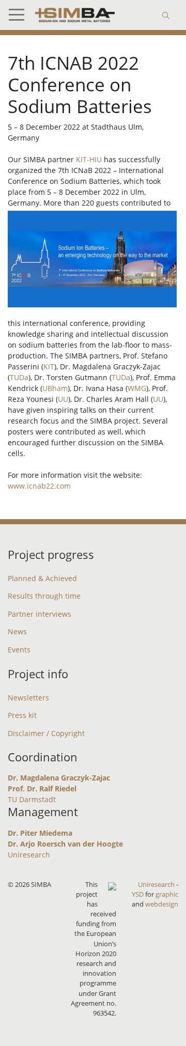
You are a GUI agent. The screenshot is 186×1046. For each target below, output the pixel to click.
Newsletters (28, 697)
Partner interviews (39, 614)
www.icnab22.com (39, 486)
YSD (138, 894)
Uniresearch (29, 855)
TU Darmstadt (32, 799)
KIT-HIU (89, 159)
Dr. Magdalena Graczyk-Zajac (59, 778)
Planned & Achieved (42, 578)
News (17, 631)
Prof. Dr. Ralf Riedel (42, 788)
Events (19, 649)
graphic (167, 894)
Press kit (22, 715)
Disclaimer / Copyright (46, 733)
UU (63, 399)
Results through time (44, 596)
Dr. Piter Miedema (40, 833)
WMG (137, 388)
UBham (55, 388)
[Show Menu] (20, 15)
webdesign (161, 904)
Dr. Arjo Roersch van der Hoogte (65, 844)
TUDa (19, 377)
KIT (48, 366)
